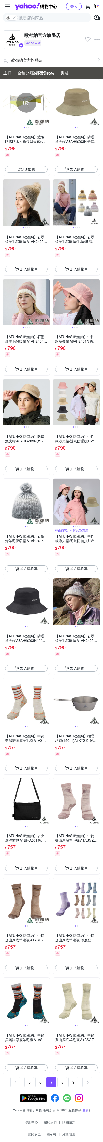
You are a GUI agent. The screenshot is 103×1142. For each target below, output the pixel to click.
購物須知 (69, 1122)
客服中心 (31, 1122)
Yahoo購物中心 (36, 6)
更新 (85, 1110)
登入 (74, 6)
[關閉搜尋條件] (14, 17)
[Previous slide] (6, 102)
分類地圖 (68, 1134)
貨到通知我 (26, 169)
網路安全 (34, 1134)
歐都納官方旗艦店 (27, 60)
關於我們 (50, 1122)
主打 (8, 73)
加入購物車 (79, 169)
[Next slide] (46, 102)
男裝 (65, 73)
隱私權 (51, 1134)
